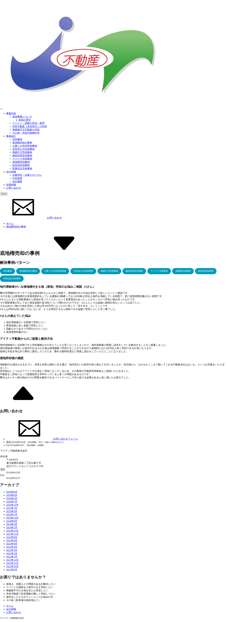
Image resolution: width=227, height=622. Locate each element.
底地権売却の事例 (22, 142)
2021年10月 (12, 566)
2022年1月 (11, 556)
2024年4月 (11, 524)
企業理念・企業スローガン (27, 175)
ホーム (10, 223)
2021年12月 (12, 560)
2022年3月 (11, 550)
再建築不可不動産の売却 (26, 129)
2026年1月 (11, 501)
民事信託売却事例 (22, 168)
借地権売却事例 (21, 162)
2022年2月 (11, 553)
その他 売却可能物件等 (26, 133)
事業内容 (11, 113)
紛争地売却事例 (21, 165)
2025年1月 (11, 514)
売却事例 (17, 139)
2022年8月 (11, 543)
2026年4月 (11, 498)
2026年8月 (11, 492)
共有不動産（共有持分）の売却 (29, 126)
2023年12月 (12, 530)
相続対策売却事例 (22, 155)
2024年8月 (11, 521)
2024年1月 (11, 527)
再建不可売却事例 (22, 152)
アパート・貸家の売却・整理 (28, 123)
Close (3, 194)
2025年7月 (11, 508)
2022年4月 (11, 547)
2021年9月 (11, 569)
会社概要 (17, 181)
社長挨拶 (17, 178)
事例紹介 (11, 136)
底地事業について (22, 116)
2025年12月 (12, 505)
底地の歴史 (25, 120)
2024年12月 (12, 518)
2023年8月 (11, 537)
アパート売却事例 (22, 158)
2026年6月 (11, 495)
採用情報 (11, 184)
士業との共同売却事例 (24, 146)
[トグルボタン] (1, 108)
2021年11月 (12, 563)
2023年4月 (11, 540)
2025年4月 (11, 511)
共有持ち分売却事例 (23, 149)
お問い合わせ (13, 188)
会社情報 (11, 171)
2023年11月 (12, 534)
